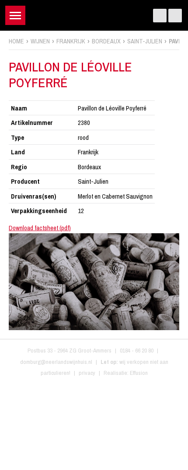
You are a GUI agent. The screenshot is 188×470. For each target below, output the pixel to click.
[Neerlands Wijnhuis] (94, 13)
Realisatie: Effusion (126, 373)
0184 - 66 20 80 (136, 350)
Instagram (175, 15)
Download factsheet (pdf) (40, 227)
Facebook (160, 15)
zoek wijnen (180, 238)
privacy (87, 373)
